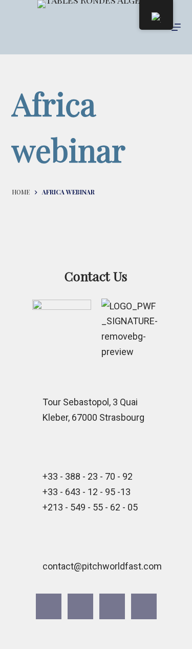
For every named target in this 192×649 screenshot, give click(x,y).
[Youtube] (112, 606)
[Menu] (176, 27)
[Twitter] (144, 606)
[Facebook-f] (48, 606)
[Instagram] (80, 606)
